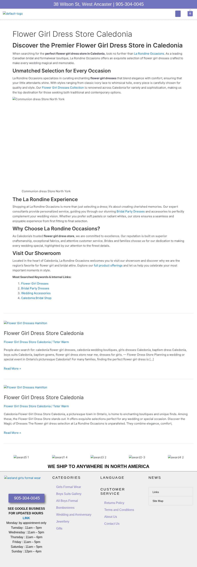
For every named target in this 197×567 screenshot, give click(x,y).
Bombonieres (65, 507)
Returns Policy (114, 503)
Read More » (12, 368)
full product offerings (108, 265)
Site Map (158, 500)
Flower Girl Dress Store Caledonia (44, 333)
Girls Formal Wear (68, 487)
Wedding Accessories (36, 293)
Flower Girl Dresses (34, 283)
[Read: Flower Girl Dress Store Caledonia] (25, 323)
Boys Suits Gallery (68, 493)
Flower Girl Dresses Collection (63, 87)
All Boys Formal (67, 500)
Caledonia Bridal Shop (36, 298)
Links (156, 492)
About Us (110, 516)
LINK (26, 518)
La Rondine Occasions (149, 53)
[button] (178, 14)
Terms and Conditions (119, 509)
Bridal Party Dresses (131, 211)
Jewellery (62, 521)
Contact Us (111, 523)
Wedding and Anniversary (73, 514)
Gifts (59, 528)
